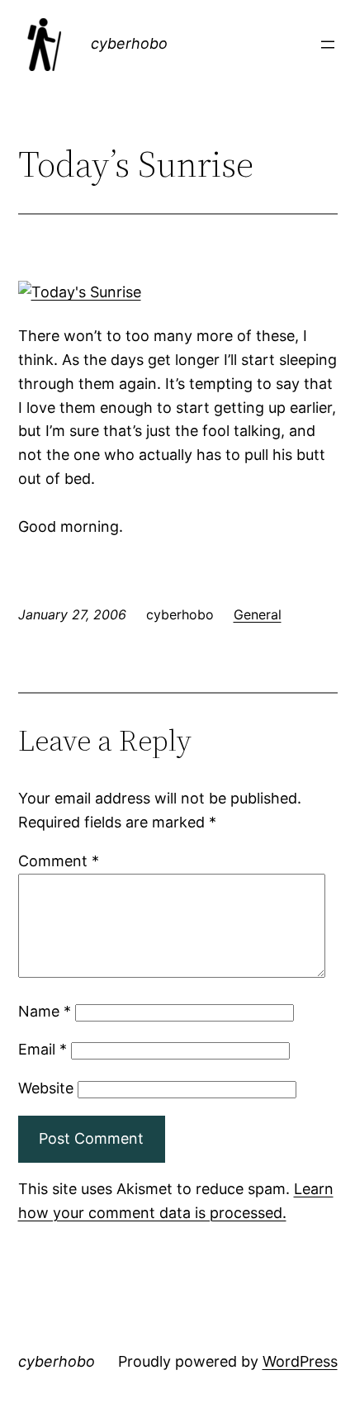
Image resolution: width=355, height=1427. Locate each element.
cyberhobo (129, 43)
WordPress (300, 1361)
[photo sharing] (79, 292)
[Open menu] (328, 45)
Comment (58, 861)
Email (42, 1049)
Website (45, 1088)
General (258, 614)
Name (44, 1011)
